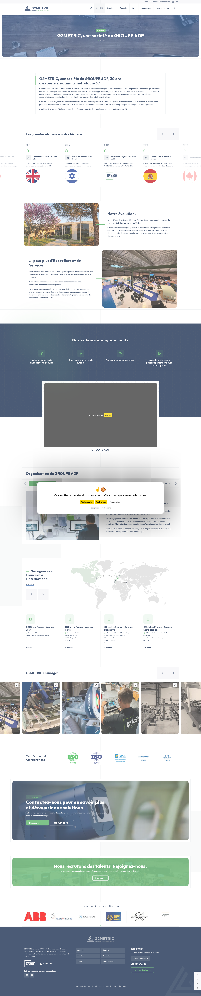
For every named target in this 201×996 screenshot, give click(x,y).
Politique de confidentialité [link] (100, 508)
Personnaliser (114, 502)
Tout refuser (101, 502)
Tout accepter (87, 502)
